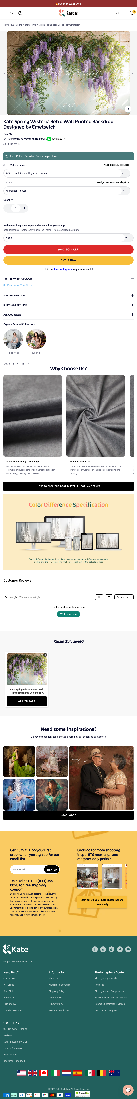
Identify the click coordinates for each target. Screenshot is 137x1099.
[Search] (11, 13)
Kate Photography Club (15, 1041)
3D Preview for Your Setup (17, 285)
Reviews (7, 1035)
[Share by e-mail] (29, 364)
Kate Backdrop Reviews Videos (111, 997)
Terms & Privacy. (37, 915)
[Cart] (132, 13)
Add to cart (26, 701)
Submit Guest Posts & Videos (110, 1004)
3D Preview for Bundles (15, 1029)
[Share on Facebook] (13, 364)
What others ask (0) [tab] (29, 597)
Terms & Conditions (59, 1010)
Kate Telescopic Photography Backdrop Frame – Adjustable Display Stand (41, 230)
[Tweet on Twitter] (23, 364)
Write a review (68, 614)
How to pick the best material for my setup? (68, 486)
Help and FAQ (10, 1004)
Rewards (99, 984)
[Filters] (109, 597)
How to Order (10, 1054)
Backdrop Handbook (14, 1061)
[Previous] (4, 73)
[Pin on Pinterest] (18, 364)
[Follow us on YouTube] (128, 949)
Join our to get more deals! (68, 269)
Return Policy (56, 997)
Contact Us (9, 978)
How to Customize (12, 1048)
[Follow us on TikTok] (111, 949)
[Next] (132, 73)
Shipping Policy (57, 991)
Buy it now (68, 260)
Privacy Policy (56, 1004)
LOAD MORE (68, 815)
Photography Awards (106, 978)
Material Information (59, 984)
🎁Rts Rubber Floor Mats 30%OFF (68, 3)
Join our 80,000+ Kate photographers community (102, 902)
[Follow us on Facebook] (95, 949)
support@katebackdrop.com (18, 961)
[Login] (124, 13)
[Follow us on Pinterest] (120, 949)
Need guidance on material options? (113, 182)
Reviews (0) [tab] (11, 597)
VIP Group (8, 984)
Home (6, 25)
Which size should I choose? (116, 165)
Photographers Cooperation (109, 991)
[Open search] (99, 597)
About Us (53, 978)
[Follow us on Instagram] (103, 949)
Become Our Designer (106, 1010)
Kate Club (8, 991)
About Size (8, 997)
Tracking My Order (12, 1010)
